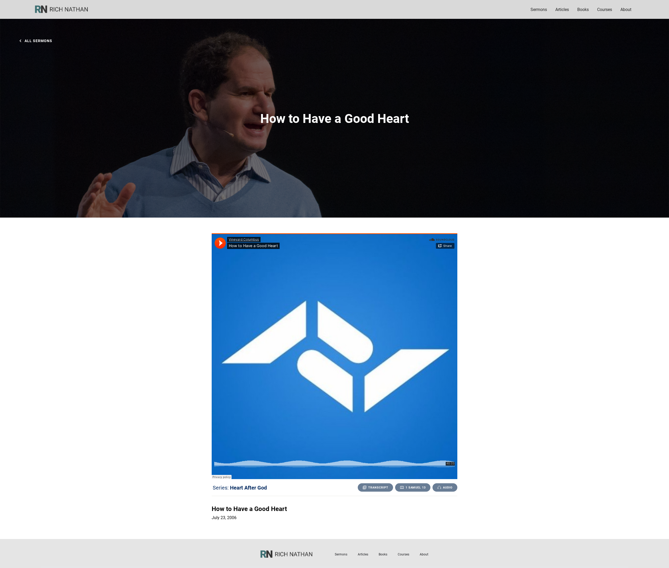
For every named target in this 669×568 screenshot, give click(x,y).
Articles (562, 9)
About (424, 554)
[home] (64, 9)
